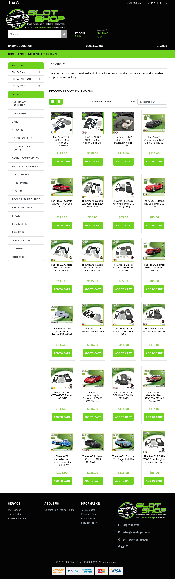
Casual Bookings (20, 46)
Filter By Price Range (21, 79)
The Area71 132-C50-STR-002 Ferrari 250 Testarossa (62, 141)
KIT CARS (17, 130)
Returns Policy (89, 518)
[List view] (59, 102)
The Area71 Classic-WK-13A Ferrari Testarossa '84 (62, 267)
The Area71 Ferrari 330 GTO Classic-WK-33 (154, 267)
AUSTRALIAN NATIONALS (19, 103)
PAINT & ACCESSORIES (25, 166)
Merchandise (19, 256)
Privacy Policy (88, 514)
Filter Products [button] (18, 65)
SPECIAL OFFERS (22, 138)
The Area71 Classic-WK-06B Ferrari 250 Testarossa (93, 203)
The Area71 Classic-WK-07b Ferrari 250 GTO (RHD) (123, 203)
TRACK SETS (19, 224)
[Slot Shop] (35, 18)
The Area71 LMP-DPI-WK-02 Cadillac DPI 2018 (123, 395)
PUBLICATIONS (20, 174)
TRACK (16, 215)
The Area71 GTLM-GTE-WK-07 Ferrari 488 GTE (61, 395)
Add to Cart (62, 161)
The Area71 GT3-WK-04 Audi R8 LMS (93, 330)
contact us (134, 3)
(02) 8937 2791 (131, 525)
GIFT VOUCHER (21, 240)
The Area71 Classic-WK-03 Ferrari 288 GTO (62, 203)
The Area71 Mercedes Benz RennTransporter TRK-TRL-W (62, 460)
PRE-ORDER (19, 113)
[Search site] (64, 34)
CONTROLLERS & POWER (22, 148)
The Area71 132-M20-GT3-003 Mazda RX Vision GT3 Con (123, 141)
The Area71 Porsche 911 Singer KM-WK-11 (123, 459)
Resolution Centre (18, 518)
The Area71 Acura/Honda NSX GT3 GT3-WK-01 (154, 140)
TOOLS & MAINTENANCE (26, 199)
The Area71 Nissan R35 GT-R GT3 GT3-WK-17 (92, 459)
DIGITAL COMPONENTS (25, 158)
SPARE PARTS (20, 182)
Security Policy (89, 522)
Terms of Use (88, 509)
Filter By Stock (18, 72)
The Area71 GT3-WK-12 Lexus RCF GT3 (123, 331)
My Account (14, 509)
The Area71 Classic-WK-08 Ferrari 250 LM (154, 203)
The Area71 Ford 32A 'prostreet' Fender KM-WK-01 (62, 331)
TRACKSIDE (18, 232)
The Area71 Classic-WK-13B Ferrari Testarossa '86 (93, 267)
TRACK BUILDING (22, 207)
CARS (15, 121)
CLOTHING (18, 248)
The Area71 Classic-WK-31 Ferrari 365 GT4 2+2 (123, 267)
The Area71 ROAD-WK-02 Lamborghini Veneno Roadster (154, 459)
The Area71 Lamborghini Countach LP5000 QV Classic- (92, 396)
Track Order (14, 514)
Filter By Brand (18, 86)
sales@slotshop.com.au (137, 532)
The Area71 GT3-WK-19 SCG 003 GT (154, 330)
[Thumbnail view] (52, 102)
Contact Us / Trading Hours (59, 509)
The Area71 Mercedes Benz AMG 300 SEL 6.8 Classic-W (154, 396)
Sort (133, 101)
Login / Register (157, 3)
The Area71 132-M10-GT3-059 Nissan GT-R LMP (92, 140)
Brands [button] (162, 46)
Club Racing (94, 46)
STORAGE (17, 191)
